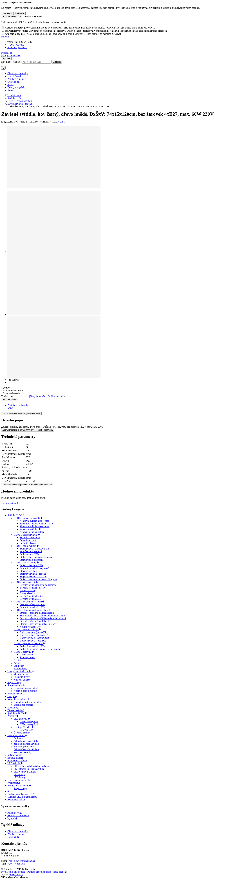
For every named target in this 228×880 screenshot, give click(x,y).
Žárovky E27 (26, 730)
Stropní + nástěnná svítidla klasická (37, 612)
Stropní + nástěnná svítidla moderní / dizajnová (43, 618)
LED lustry (19, 774)
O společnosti (14, 76)
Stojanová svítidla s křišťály (33, 576)
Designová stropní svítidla (26, 688)
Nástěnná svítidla (15, 693)
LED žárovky (26, 654)
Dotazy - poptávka (16, 87)
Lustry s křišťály (28, 590)
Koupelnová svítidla (17, 699)
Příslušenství (13, 782)
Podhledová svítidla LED (32, 646)
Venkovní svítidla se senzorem (34, 526)
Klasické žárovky (22, 727)
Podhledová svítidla (17, 760)
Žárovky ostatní (27, 657)
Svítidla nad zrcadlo (23, 704)
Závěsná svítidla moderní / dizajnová (38, 585)
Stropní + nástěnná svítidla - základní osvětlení (42, 615)
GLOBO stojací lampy (25, 562)
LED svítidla (14, 763)
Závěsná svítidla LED (30, 599)
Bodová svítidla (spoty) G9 (33, 640)
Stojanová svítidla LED (31, 565)
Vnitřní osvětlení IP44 (30, 626)
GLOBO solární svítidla (26, 534)
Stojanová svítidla (28, 571)
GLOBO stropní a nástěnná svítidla (31, 610)
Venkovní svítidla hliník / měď (34, 520)
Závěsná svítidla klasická (32, 596)
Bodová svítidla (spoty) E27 (21, 794)
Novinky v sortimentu (18, 815)
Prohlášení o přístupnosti (13, 871)
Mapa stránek (59, 871)
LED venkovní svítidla (25, 771)
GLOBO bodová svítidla (26, 629)
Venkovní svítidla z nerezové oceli (36, 523)
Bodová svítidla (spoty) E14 (33, 632)
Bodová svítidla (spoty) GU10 (34, 638)
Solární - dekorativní (30, 537)
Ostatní (17, 660)
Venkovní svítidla (16, 735)
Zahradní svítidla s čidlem (26, 749)
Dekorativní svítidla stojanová (34, 568)
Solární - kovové (28, 540)
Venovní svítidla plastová (32, 532)
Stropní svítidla (15, 685)
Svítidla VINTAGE (17, 713)
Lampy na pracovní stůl (19, 780)
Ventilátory (19, 665)
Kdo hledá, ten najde (11, 61)
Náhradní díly (20, 668)
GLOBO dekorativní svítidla (28, 601)
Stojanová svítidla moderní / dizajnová (38, 579)
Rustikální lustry (22, 677)
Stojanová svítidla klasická (33, 573)
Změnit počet (7, 396)
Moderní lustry (21, 674)
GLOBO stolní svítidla (25, 546)
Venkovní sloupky (22, 752)
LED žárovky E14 (29, 724)
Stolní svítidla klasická (31, 551)
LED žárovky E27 (29, 721)
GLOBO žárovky (23, 651)
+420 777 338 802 (16, 863)
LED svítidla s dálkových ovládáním (31, 766)
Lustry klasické (27, 593)
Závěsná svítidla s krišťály (32, 587)
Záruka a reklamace (17, 79)
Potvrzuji (5, 36)
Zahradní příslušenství (24, 746)
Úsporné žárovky (22, 732)
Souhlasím (19, 13)
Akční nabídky (14, 812)
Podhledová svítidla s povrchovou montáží (40, 649)
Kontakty (12, 90)
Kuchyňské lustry (22, 679)
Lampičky (12, 696)
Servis (10, 84)
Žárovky (11, 716)
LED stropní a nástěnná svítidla (29, 769)
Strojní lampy (20, 788)
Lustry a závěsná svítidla (19, 671)
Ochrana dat (13, 81)
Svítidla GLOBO (16, 515)
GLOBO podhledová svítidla (28, 643)
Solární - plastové (28, 543)
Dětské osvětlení (15, 710)
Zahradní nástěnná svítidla (26, 743)
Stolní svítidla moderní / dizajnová (36, 557)
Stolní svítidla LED (29, 554)
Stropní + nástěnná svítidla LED (35, 621)
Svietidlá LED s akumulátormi (22, 796)
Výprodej (12, 818)
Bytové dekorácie (16, 799)
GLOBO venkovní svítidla (27, 518)
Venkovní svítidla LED (31, 529)
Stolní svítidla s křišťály (31, 559)
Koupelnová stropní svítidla (27, 702)
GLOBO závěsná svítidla (26, 582)
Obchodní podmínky (17, 73)
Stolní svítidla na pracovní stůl (34, 548)
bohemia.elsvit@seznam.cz (22, 861)
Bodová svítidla (15, 757)
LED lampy (19, 777)
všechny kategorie (10, 503)
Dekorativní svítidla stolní (32, 604)
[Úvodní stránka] (10, 55)
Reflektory (19, 738)
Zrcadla (17, 663)
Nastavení (7, 13)
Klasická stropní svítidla (25, 691)
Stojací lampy (14, 682)
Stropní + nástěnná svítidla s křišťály (38, 624)
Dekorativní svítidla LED (32, 607)
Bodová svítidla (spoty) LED (34, 635)
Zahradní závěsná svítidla (26, 741)
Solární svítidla (14, 755)
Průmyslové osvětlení (18, 785)
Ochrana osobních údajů (39, 871)
